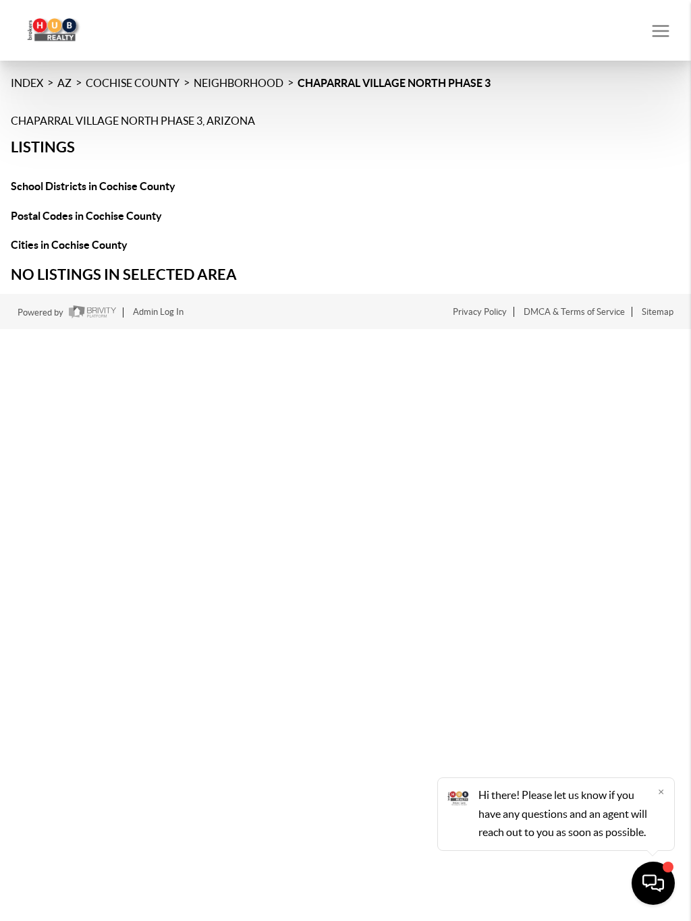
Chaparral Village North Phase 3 (394, 83)
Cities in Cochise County (69, 245)
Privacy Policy (480, 312)
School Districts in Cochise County (93, 186)
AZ (64, 83)
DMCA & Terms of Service (574, 312)
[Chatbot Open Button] (653, 883)
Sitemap (657, 312)
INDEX (27, 83)
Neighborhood (238, 83)
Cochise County (132, 83)
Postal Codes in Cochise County (86, 216)
